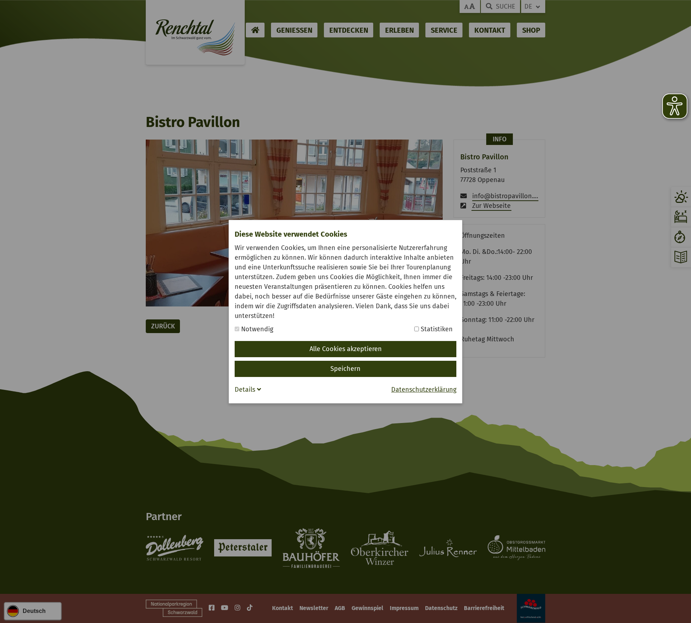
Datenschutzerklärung (423, 390)
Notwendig (256, 329)
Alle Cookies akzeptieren (346, 349)
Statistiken (436, 329)
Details (246, 390)
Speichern (345, 369)
